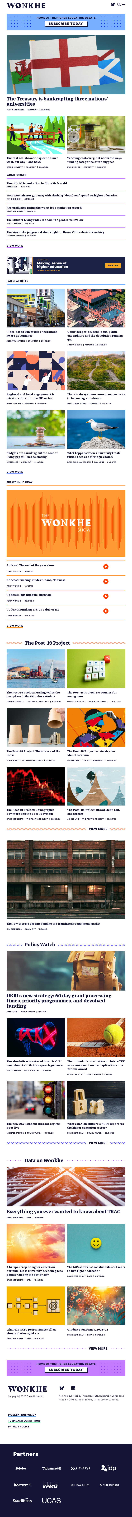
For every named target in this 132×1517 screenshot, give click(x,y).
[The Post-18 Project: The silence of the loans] (36, 727)
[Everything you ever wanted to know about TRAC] (66, 1186)
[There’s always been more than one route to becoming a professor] (96, 370)
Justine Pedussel (15, 110)
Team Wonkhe (14, 571)
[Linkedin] (72, 1388)
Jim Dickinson (14, 199)
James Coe (12, 187)
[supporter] (22, 1468)
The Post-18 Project (38, 702)
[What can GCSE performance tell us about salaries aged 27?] (36, 1305)
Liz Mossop (12, 462)
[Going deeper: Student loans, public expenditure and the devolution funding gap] (96, 308)
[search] (119, 4)
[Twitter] (113, 4)
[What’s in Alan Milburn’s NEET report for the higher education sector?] (96, 1100)
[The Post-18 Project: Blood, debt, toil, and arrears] (96, 786)
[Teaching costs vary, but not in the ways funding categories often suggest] (96, 135)
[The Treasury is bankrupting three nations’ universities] (66, 64)
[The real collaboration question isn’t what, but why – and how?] (36, 135)
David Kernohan (15, 211)
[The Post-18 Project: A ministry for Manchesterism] (96, 727)
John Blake (13, 760)
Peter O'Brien (14, 403)
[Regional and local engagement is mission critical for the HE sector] (36, 370)
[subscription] (66, 22)
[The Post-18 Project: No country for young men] (96, 668)
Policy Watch (31, 1070)
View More (15, 245)
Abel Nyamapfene (16, 341)
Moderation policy (22, 1414)
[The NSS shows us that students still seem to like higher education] (96, 1243)
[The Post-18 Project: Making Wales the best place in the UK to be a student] (36, 668)
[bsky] (63, 1388)
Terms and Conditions (24, 1420)
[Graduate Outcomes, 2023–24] (96, 1305)
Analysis (89, 345)
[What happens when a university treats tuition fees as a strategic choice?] (96, 429)
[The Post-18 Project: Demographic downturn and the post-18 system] (36, 786)
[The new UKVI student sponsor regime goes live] (36, 1100)
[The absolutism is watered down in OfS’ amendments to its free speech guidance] (36, 1037)
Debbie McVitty (15, 167)
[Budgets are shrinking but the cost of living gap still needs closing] (36, 429)
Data (29, 1217)
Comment (33, 110)
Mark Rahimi (73, 167)
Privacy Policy (19, 1426)
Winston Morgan (76, 403)
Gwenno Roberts (16, 702)
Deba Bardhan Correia (79, 462)
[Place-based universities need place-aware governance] (36, 308)
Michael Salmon (15, 236)
